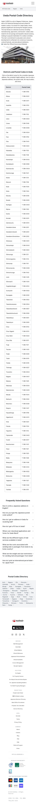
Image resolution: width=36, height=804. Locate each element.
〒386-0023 (25, 336)
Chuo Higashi (10, 331)
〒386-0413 (25, 417)
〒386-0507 (25, 309)
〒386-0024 (25, 132)
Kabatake (9, 150)
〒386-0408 (25, 476)
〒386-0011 (25, 340)
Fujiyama (8, 431)
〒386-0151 (25, 489)
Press (18, 748)
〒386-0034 (25, 385)
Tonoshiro (9, 372)
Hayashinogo (10, 413)
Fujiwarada (9, 435)
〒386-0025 (25, 354)
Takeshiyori (9, 322)
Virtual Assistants (18, 659)
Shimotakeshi (10, 250)
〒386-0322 (25, 399)
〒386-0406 (25, 268)
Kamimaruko (10, 168)
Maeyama (9, 462)
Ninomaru (9, 404)
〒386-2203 (25, 232)
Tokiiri (8, 358)
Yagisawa (9, 480)
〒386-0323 (25, 146)
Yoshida (8, 489)
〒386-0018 (25, 363)
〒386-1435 (25, 277)
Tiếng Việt (11, 800)
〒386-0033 (25, 214)
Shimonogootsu (10, 259)
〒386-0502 (25, 300)
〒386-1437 (25, 408)
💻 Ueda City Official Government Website (14, 44)
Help (18, 742)
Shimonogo (9, 254)
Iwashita (8, 105)
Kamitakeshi (9, 164)
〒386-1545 (25, 187)
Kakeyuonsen (10, 146)
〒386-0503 (25, 250)
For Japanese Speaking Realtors (18, 682)
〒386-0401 (25, 241)
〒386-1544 (25, 394)
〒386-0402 (25, 435)
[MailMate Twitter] (23, 634)
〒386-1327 (25, 480)
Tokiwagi (8, 367)
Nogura (8, 408)
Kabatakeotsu (10, 155)
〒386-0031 (25, 218)
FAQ (18, 739)
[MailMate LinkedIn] (12, 634)
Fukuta (8, 426)
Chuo (7, 327)
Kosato (8, 200)
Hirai (7, 422)
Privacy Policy (18, 722)
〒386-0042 (25, 159)
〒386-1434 (25, 281)
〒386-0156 (25, 413)
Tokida (8, 363)
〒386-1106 (25, 182)
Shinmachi (9, 281)
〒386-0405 (25, 390)
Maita (7, 458)
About (18, 729)
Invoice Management (18, 662)
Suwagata (9, 295)
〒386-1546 (25, 123)
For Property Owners (18, 676)
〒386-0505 (25, 322)
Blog (18, 735)
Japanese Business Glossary (18, 699)
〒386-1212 (25, 431)
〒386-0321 (25, 422)
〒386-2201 (25, 227)
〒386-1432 (25, 485)
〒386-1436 (25, 462)
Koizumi (8, 182)
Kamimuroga (10, 173)
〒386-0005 (25, 200)
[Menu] (33, 3)
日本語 (10, 798)
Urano (8, 123)
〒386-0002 (25, 290)
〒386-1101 (25, 263)
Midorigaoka (10, 471)
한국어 (16, 800)
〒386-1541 (25, 173)
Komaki (8, 218)
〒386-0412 (25, 467)
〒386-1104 (25, 426)
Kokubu (8, 196)
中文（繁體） (23, 798)
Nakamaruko (10, 390)
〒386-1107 (25, 345)
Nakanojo (9, 385)
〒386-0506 (25, 313)
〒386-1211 (25, 254)
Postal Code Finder (18, 693)
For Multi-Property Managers (18, 685)
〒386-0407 (25, 376)
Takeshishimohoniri (12, 313)
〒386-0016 (25, 196)
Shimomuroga (10, 272)
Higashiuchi (9, 417)
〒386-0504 (25, 304)
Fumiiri (8, 440)
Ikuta (7, 101)
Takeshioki (9, 300)
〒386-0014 (25, 223)
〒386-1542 (25, 272)
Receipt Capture (18, 666)
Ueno (7, 119)
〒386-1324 (25, 191)
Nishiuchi (8, 399)
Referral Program (18, 745)
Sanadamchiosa (11, 227)
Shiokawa (9, 241)
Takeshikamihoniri (11, 309)
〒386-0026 (25, 404)
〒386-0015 (25, 358)
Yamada (8, 485)
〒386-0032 (25, 295)
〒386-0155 (25, 92)
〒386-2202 (25, 236)
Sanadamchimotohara (13, 236)
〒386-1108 (25, 155)
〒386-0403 (25, 205)
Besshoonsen (10, 444)
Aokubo (8, 92)
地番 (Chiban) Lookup (18, 696)
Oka (7, 141)
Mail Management (18, 643)
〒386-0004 (26, 372)
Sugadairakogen (11, 286)
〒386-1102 (25, 114)
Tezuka (8, 349)
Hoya (7, 449)
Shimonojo (9, 263)
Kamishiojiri (9, 159)
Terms (18, 719)
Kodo (7, 187)
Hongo (8, 453)
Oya (7, 137)
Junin (7, 277)
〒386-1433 (25, 349)
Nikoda (8, 394)
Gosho (8, 214)
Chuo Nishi (9, 336)
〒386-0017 (25, 440)
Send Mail (18, 647)
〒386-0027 (25, 367)
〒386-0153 (25, 105)
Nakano (8, 381)
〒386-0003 (25, 119)
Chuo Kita (9, 340)
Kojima (8, 209)
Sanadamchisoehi (11, 232)
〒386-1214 (25, 259)
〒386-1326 (25, 458)
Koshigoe (9, 205)
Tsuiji (7, 345)
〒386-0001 (25, 110)
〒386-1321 (25, 449)
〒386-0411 (25, 101)
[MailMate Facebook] (19, 634)
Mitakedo (9, 467)
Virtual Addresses (18, 653)
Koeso (8, 177)
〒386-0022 (25, 471)
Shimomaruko (10, 268)
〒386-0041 (25, 96)
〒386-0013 (25, 331)
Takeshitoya (9, 318)
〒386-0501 (25, 318)
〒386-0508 (25, 164)
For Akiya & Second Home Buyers (18, 679)
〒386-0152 (25, 137)
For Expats (18, 673)
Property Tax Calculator (18, 705)
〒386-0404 (26, 168)
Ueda (7, 110)
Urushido (8, 128)
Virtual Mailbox (18, 650)
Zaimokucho (10, 223)
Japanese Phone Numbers (18, 656)
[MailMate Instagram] (16, 634)
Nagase (8, 376)
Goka (7, 191)
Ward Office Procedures (18, 702)
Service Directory (18, 708)
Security (18, 716)
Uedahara (9, 114)
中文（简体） (15, 798)
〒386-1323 (25, 453)
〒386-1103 (25, 150)
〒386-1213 (25, 177)
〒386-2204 (25, 286)
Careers (18, 732)
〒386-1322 (25, 209)
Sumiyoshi (9, 290)
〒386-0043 (25, 245)
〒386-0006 (25, 128)
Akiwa (8, 96)
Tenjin (8, 354)
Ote (7, 132)
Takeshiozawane (11, 304)
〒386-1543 (25, 141)
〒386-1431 (25, 444)
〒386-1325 (25, 381)
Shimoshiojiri (10, 245)
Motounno (9, 476)
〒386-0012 (25, 327)
